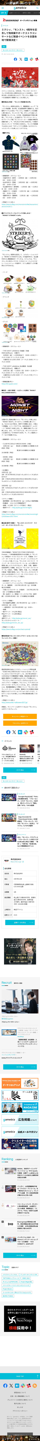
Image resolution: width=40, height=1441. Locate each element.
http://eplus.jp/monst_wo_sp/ (12, 623)
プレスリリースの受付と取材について (20, 1400)
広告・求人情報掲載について (20, 1396)
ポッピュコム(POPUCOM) (10, 1282)
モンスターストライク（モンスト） (13, 50)
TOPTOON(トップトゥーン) (11, 1278)
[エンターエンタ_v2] (20, 951)
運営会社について (20, 1392)
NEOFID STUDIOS (8, 1296)
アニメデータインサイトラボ (28, 1274)
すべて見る (20, 770)
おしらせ (20, 1407)
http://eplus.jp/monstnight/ (22, 507)
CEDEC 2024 (26, 1278)
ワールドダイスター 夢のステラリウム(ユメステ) (17, 1292)
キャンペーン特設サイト (20, 716)
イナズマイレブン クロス (10, 1274)
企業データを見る (20, 922)
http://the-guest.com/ (9, 384)
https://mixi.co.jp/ (16, 862)
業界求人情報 (26, 13)
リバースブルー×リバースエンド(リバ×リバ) (16, 1285)
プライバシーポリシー (20, 1411)
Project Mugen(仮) (26, 1282)
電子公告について (20, 1403)
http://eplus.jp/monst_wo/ (21, 618)
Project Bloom (7, 1289)
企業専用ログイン (19, 1435)
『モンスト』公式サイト (20, 723)
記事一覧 (3, 13)
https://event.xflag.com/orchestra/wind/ (16, 629)
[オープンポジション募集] (20, 20)
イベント (5, 26)
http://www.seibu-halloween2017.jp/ (15, 702)
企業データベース (14, 13)
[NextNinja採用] (20, 1319)
